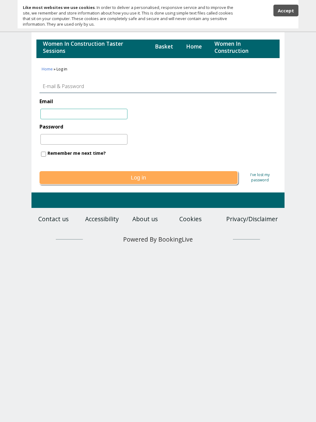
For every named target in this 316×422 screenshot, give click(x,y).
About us (145, 219)
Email (46, 101)
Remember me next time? (77, 153)
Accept (286, 10)
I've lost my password (260, 177)
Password (51, 126)
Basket (164, 46)
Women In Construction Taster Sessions (83, 47)
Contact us (53, 219)
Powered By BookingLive (158, 239)
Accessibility (102, 219)
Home (194, 46)
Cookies (190, 219)
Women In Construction (231, 47)
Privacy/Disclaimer (252, 219)
